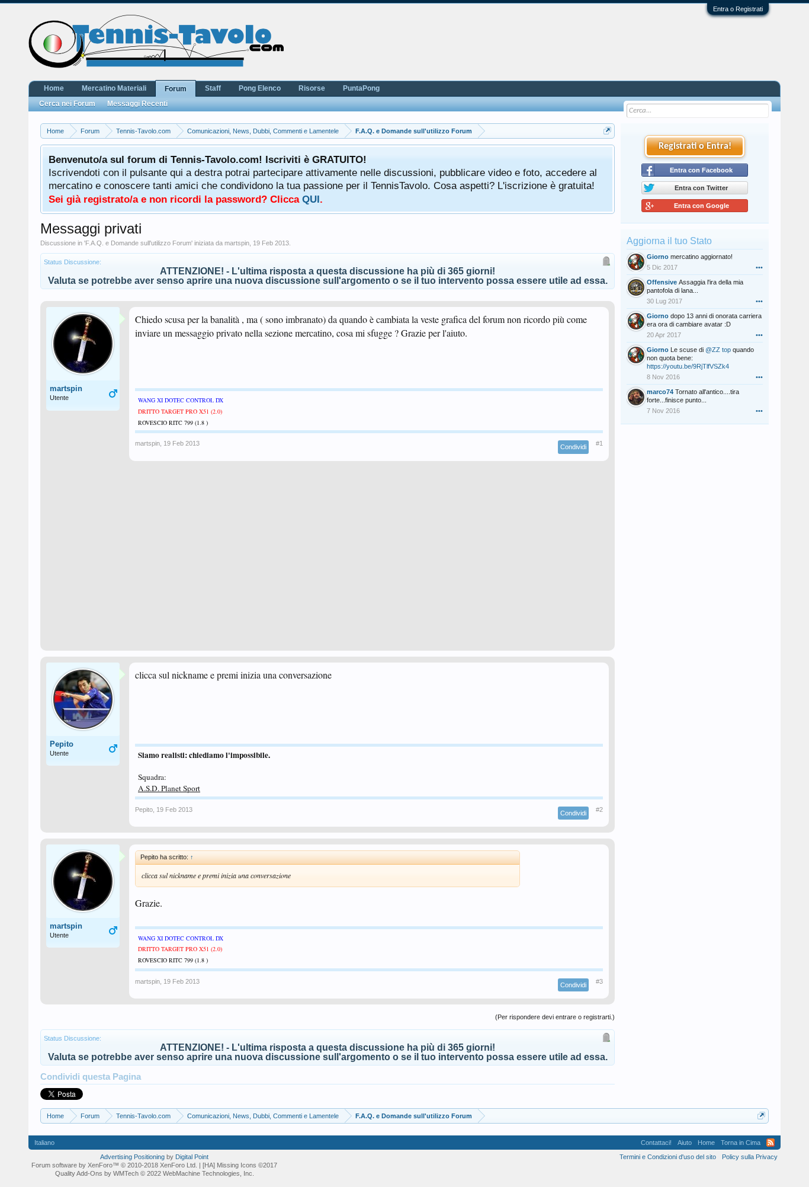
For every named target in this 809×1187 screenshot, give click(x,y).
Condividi (573, 446)
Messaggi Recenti (137, 104)
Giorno (658, 256)
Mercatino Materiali (114, 88)
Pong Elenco (260, 88)
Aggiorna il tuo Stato (669, 241)
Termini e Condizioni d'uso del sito (667, 1156)
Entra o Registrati (738, 8)
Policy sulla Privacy (750, 1156)
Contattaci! (656, 1142)
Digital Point (191, 1156)
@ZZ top (718, 349)
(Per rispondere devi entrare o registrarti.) (555, 1016)
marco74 (660, 391)
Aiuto (685, 1142)
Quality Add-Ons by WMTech (154, 1173)
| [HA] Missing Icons (238, 1165)
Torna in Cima (740, 1142)
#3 (599, 981)
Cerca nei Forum (67, 104)
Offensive (662, 282)
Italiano (44, 1142)
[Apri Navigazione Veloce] (607, 131)
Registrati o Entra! (695, 146)
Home (54, 88)
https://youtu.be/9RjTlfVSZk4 (688, 366)
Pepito (61, 744)
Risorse (311, 88)
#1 (599, 443)
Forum (176, 89)
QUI (311, 199)
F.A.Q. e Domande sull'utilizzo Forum (138, 243)
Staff (213, 88)
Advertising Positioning (132, 1156)
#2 (599, 809)
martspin (236, 243)
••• (759, 267)
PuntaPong (361, 88)
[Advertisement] (327, 562)
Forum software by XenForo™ (114, 1165)
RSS (770, 1142)
